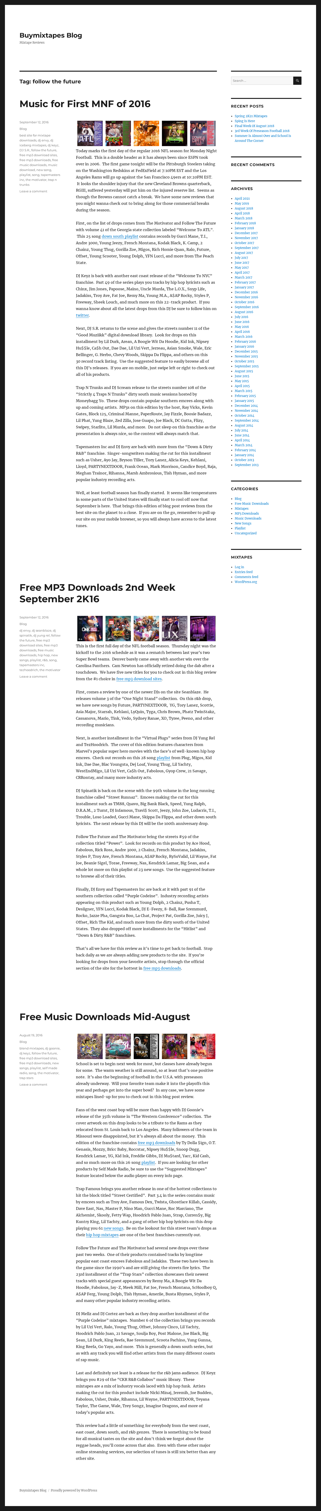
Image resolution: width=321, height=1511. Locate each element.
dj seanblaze (41, 630)
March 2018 (243, 218)
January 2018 (244, 228)
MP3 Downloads (247, 514)
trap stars (26, 1078)
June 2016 (242, 322)
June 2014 (242, 435)
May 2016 (242, 327)
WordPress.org (246, 582)
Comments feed (246, 577)
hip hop (44, 655)
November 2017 (246, 238)
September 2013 (246, 465)
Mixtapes (242, 509)
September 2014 (247, 421)
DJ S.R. (25, 150)
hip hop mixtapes (102, 1234)
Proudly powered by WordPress (74, 1490)
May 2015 (242, 381)
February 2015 (245, 396)
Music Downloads (248, 518)
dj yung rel (41, 635)
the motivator (36, 180)
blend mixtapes (32, 1048)
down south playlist (120, 236)
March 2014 (243, 445)
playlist (25, 175)
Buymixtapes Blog (51, 35)
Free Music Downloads (252, 504)
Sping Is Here (245, 121)
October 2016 (244, 302)
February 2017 (245, 282)
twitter (82, 315)
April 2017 (242, 273)
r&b (45, 660)
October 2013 (244, 460)
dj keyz (53, 145)
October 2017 (244, 243)
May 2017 (242, 268)
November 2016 (246, 297)
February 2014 (245, 450)
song (35, 175)
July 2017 (241, 258)
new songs (113, 1228)
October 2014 (244, 416)
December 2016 (246, 292)
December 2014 (246, 406)
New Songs (243, 523)
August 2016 (244, 312)
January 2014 (244, 455)
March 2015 (243, 391)
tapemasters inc (32, 665)
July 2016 (241, 317)
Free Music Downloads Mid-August (105, 1016)
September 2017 (247, 248)
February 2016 (245, 342)
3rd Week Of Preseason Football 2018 (262, 131)
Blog (23, 129)
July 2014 (241, 430)
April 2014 (242, 440)
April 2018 (242, 213)
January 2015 (244, 401)
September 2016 (247, 307)
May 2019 (242, 204)
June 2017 (242, 263)
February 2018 (245, 223)
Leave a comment (33, 191)
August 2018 (244, 208)
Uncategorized (246, 533)
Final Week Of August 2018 (254, 126)
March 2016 (244, 337)
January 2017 (244, 287)
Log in (239, 567)
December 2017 (246, 233)
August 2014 (244, 425)
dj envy (43, 140)
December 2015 (246, 351)
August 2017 (244, 253)
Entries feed (244, 572)
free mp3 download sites (38, 155)
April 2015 (242, 386)
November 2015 (246, 356)
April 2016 (242, 332)
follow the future (43, 150)
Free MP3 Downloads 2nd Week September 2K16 (97, 593)
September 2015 (247, 366)
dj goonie (52, 1048)
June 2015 (242, 376)
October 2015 (244, 361)
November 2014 (246, 411)
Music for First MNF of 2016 (85, 103)
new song (43, 170)
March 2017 (243, 278)
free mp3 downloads (35, 160)
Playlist (240, 528)
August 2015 (244, 371)
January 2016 (244, 347)
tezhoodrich (29, 670)
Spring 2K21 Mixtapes (251, 116)
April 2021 (242, 199)
